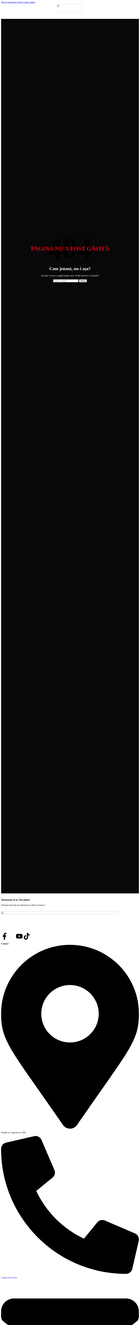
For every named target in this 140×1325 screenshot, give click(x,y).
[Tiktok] (26, 936)
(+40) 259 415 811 (9, 1278)
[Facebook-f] (4, 936)
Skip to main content (26, 2)
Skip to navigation (9, 2)
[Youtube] (19, 936)
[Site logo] (70, 12)
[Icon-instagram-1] (11, 936)
